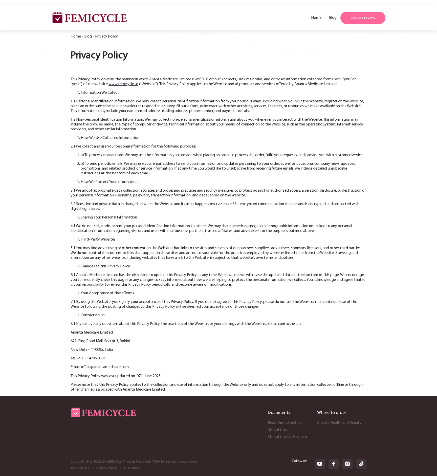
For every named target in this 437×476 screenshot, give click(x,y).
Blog (333, 18)
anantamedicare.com (181, 462)
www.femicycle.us (123, 84)
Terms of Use (80, 468)
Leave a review (363, 18)
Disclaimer (132, 468)
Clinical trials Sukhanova (287, 437)
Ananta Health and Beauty (339, 423)
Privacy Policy (106, 468)
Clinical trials (278, 430)
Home (316, 18)
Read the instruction (285, 423)
